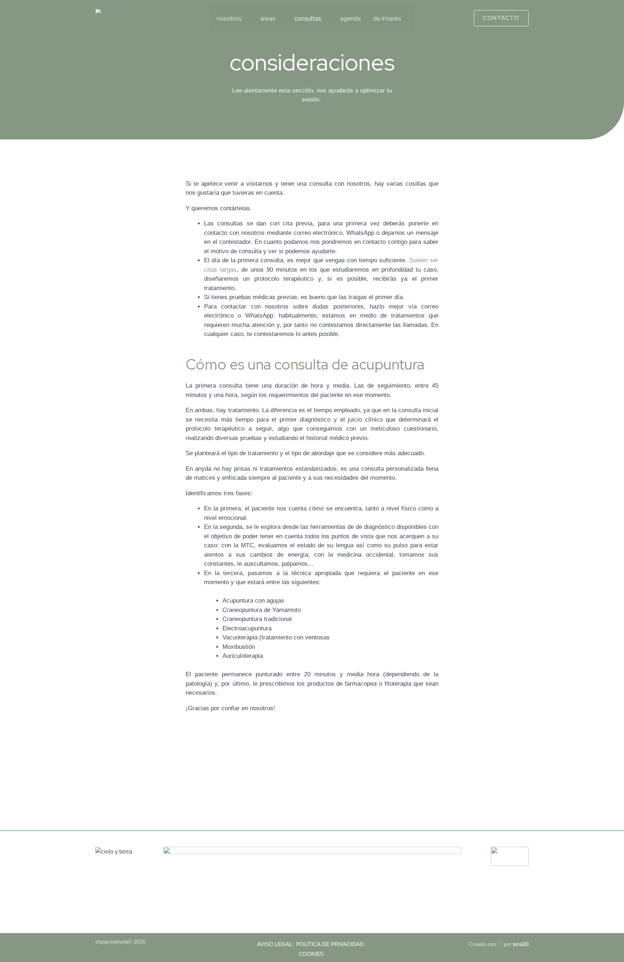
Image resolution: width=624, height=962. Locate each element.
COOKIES (312, 954)
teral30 (520, 944)
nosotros (229, 18)
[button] (501, 18)
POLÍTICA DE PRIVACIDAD (330, 944)
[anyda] (113, 17)
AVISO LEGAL (274, 944)
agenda (350, 18)
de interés (387, 18)
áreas (268, 18)
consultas (307, 18)
